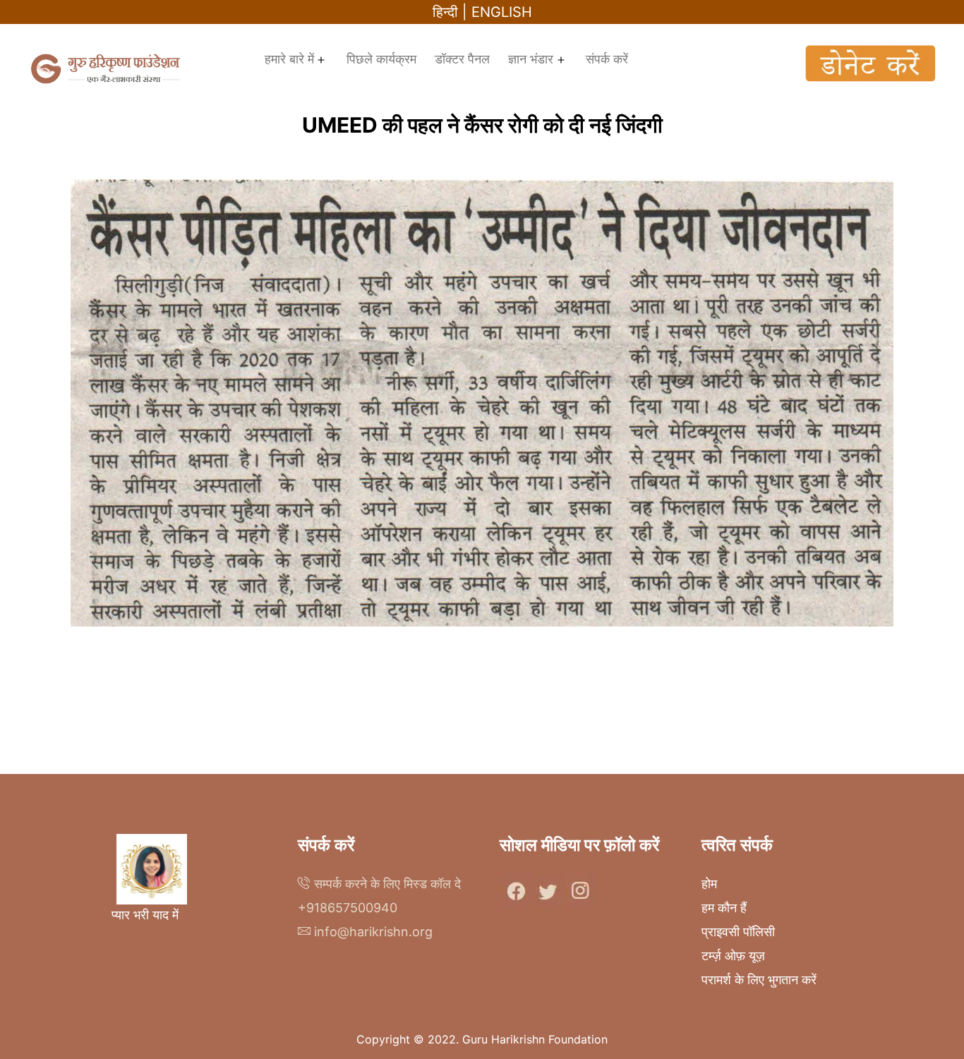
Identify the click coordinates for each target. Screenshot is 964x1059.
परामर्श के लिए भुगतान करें (759, 979)
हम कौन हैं (724, 907)
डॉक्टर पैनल (462, 59)
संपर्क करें (607, 59)
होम (709, 883)
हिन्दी (445, 12)
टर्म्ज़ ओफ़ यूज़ (733, 955)
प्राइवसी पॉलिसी (738, 931)
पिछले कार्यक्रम (381, 59)
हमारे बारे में (289, 59)
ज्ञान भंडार (530, 59)
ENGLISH (501, 12)
